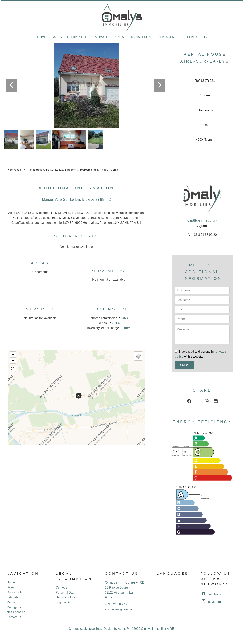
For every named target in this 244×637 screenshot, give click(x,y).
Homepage (14, 169)
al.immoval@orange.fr (120, 609)
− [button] (13, 360)
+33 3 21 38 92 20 (204, 234)
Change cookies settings (85, 628)
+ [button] (13, 354)
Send (184, 364)
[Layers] (138, 356)
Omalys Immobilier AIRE (124, 582)
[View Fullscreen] (13, 369)
